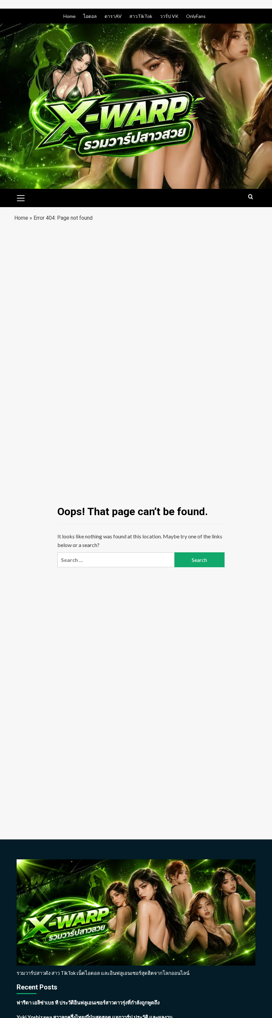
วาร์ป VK (169, 16)
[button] (21, 197)
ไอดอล (90, 16)
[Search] (250, 197)
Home (69, 16)
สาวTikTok (140, 16)
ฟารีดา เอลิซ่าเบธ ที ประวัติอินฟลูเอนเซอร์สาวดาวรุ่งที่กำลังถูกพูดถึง (88, 1002)
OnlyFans (196, 16)
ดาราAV (113, 16)
